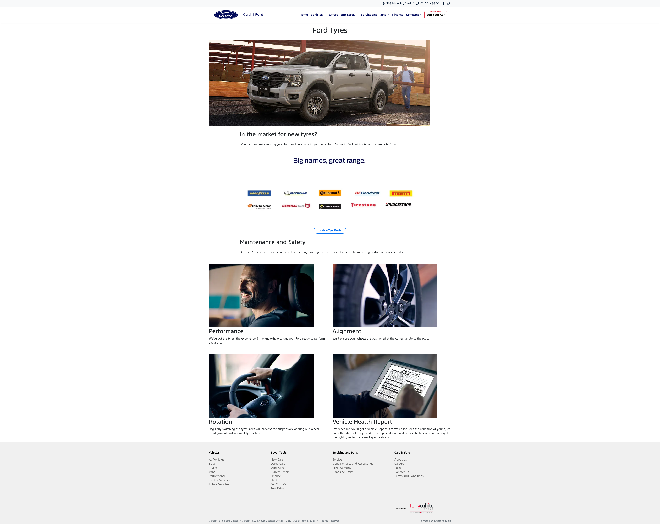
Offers (333, 15)
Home (304, 15)
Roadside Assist (343, 472)
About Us (400, 459)
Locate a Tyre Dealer (330, 230)
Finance (397, 15)
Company (413, 15)
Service (337, 459)
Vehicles (317, 15)
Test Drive (277, 488)
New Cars (277, 459)
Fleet (274, 480)
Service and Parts (373, 15)
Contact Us (401, 472)
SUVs (212, 463)
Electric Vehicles (219, 480)
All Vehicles (216, 459)
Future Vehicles (219, 484)
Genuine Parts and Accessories (353, 463)
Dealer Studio (442, 520)
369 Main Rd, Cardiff (400, 3)
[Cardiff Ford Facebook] (444, 3)
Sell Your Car (436, 15)
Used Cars (277, 468)
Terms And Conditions (409, 476)
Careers (399, 463)
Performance (217, 476)
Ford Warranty (342, 468)
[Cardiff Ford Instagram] (449, 3)
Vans (212, 472)
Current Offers (280, 472)
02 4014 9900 (429, 3)
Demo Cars (278, 463)
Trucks (213, 468)
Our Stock (348, 15)
